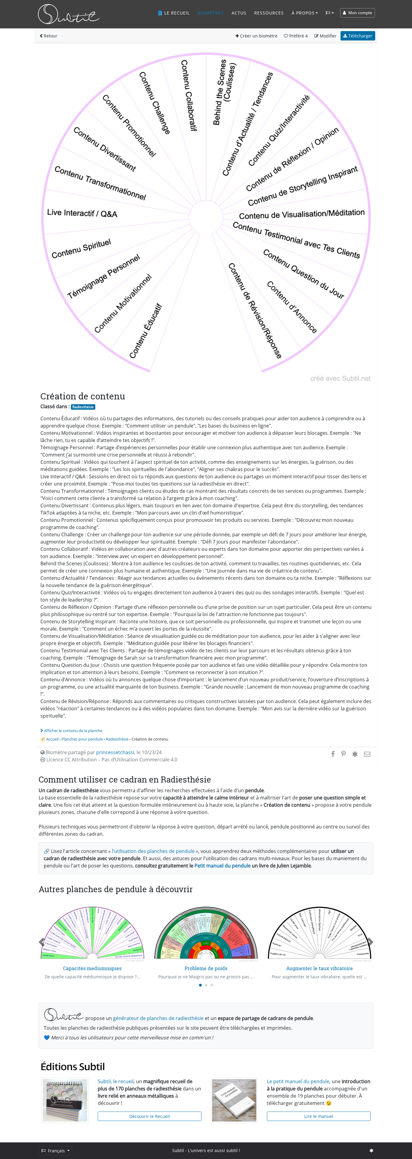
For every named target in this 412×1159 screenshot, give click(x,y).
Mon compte (359, 12)
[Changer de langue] (330, 13)
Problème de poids (206, 968)
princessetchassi (115, 752)
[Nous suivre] (371, 1150)
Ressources (269, 13)
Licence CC (111, 759)
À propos (303, 13)
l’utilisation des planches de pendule (153, 851)
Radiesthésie (83, 406)
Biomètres (211, 13)
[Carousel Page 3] (212, 985)
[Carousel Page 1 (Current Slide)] (200, 985)
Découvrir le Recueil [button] (149, 1116)
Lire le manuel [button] (318, 1116)
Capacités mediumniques (92, 968)
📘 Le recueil (173, 13)
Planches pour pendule (82, 739)
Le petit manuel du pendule (298, 1081)
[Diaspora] (355, 754)
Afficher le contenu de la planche (73, 730)
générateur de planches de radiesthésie (158, 1018)
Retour (50, 36)
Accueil (52, 739)
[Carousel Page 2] (206, 985)
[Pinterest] (343, 754)
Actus (239, 13)
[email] (367, 754)
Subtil (178, 1150)
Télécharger (359, 36)
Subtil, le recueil (116, 1081)
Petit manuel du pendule (223, 865)
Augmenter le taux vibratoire (319, 968)
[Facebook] (333, 754)
